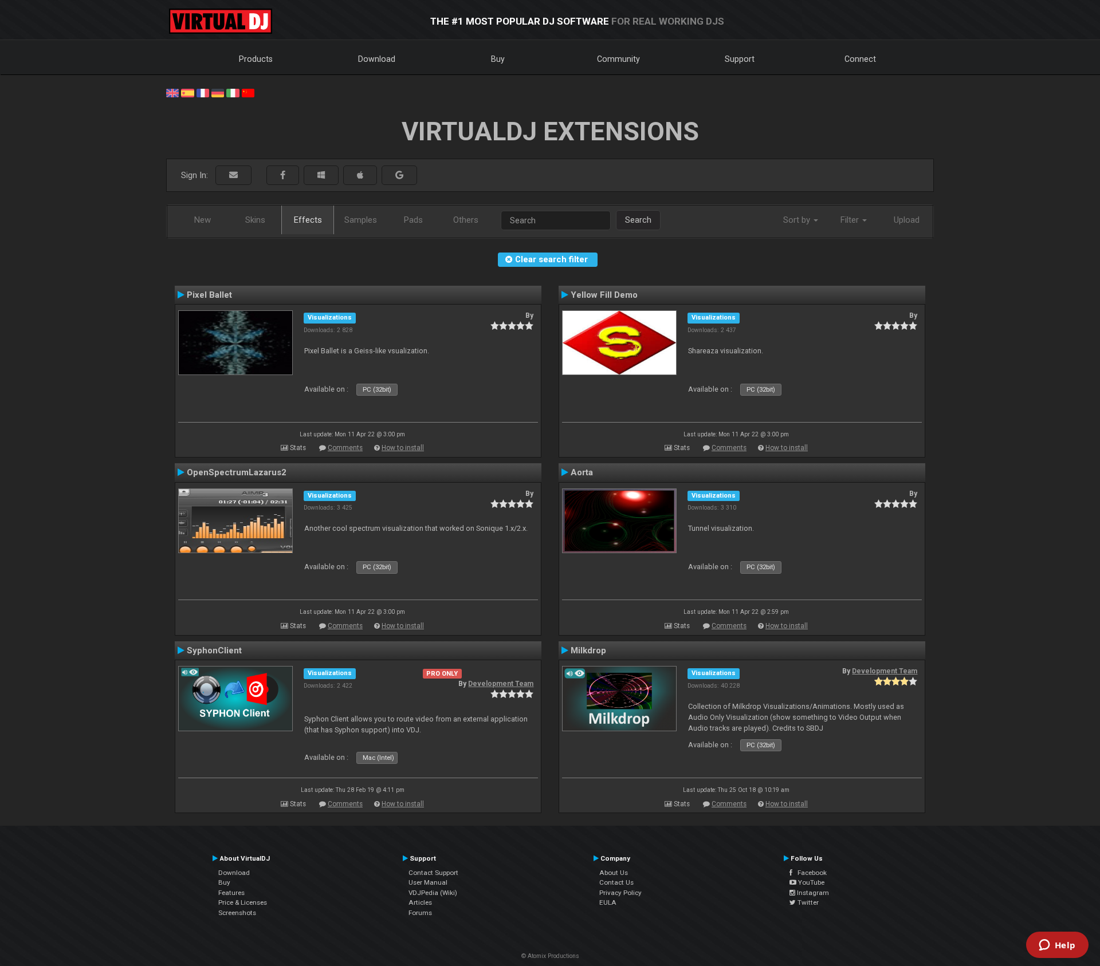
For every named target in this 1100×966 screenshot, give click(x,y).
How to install (403, 448)
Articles (420, 902)
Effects (308, 220)
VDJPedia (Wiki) (432, 893)
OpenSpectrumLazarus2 (236, 472)
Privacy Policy (620, 893)
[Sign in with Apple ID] (360, 175)
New (202, 220)
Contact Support (433, 873)
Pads (413, 220)
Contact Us (616, 882)
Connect (860, 59)
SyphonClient (214, 650)
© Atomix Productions (550, 956)
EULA (607, 902)
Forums (420, 913)
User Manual (427, 882)
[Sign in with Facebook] (282, 175)
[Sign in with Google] (399, 175)
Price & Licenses (242, 902)
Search (638, 220)
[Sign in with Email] (233, 175)
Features (231, 893)
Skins (255, 220)
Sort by (797, 220)
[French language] (203, 92)
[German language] (217, 92)
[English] (172, 92)
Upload (907, 220)
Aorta (582, 472)
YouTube (810, 882)
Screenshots (237, 913)
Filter (850, 220)
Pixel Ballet (209, 295)
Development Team (500, 684)
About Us (613, 873)
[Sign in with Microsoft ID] (321, 175)
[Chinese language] (248, 92)
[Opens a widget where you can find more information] (1057, 946)
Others (465, 220)
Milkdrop (588, 650)
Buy (498, 59)
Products (256, 59)
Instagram (812, 893)
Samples (360, 220)
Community (618, 59)
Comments (345, 448)
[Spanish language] (187, 92)
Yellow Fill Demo (604, 295)
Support (740, 59)
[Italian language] (232, 92)
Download (376, 59)
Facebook (809, 873)
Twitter (807, 902)
